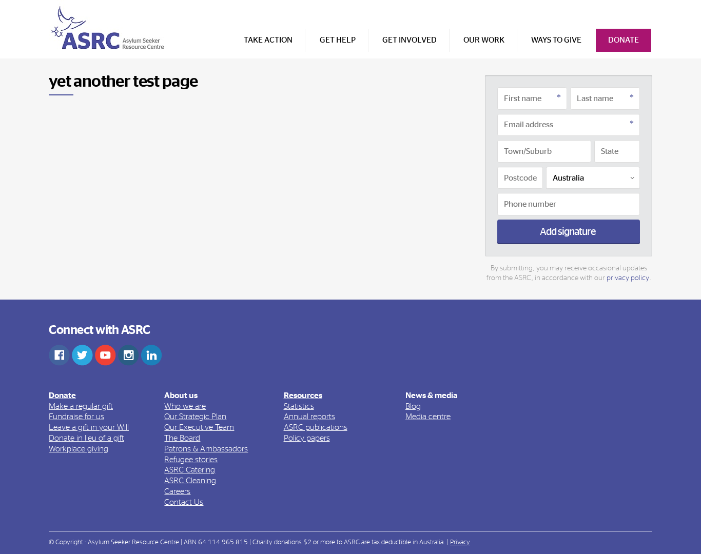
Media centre (428, 416)
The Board (182, 438)
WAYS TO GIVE (556, 40)
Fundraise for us (76, 416)
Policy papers (307, 438)
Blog (413, 406)
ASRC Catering (189, 470)
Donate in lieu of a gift (86, 438)
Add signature (568, 232)
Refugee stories (191, 460)
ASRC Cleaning (190, 481)
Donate (623, 40)
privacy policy (628, 278)
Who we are (185, 406)
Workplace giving (78, 449)
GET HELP (338, 40)
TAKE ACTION (268, 40)
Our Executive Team (199, 427)
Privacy (460, 542)
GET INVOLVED (409, 40)
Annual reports (309, 416)
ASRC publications (315, 427)
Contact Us (183, 502)
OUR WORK (483, 40)
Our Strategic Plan (195, 416)
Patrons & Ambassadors (206, 449)
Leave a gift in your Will (89, 427)
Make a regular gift (81, 406)
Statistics (299, 406)
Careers (177, 491)
